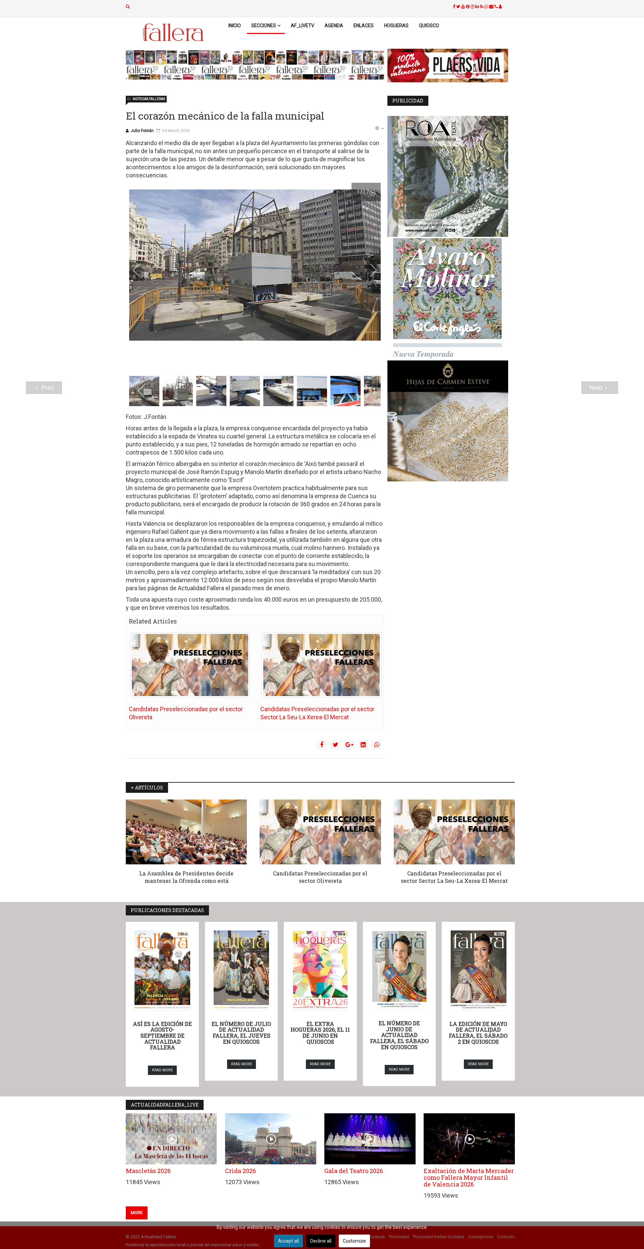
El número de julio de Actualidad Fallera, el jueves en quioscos (241, 1032)
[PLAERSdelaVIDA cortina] (451, 65)
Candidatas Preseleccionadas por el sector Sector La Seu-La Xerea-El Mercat (454, 877)
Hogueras (396, 25)
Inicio (234, 25)
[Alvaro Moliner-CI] (451, 298)
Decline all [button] (320, 1241)
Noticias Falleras (149, 99)
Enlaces (364, 25)
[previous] (141, 270)
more (137, 1212)
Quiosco (429, 25)
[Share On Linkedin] (363, 745)
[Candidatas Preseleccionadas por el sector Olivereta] (190, 665)
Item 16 (315, 361)
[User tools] (379, 128)
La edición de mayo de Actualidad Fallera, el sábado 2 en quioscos (478, 1032)
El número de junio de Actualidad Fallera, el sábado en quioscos (399, 1035)
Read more (162, 1070)
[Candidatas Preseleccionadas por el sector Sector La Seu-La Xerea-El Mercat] (321, 665)
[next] (369, 270)
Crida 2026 (240, 1171)
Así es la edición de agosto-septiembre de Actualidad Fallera (162, 1035)
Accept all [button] (288, 1241)
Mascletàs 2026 (148, 1171)
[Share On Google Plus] (349, 745)
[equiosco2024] (255, 65)
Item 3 (219, 361)
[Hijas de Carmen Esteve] (451, 420)
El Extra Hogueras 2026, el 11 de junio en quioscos (320, 1032)
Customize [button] (354, 1241)
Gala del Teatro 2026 (353, 1171)
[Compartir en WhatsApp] (377, 745)
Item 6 (241, 361)
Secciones (263, 25)
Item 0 (197, 361)
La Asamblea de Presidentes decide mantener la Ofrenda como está (186, 877)
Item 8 (256, 361)
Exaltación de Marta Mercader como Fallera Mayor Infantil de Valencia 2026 (469, 1177)
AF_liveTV (302, 25)
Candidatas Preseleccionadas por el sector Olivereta (320, 877)
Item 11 (278, 361)
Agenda (334, 25)
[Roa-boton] (451, 176)
